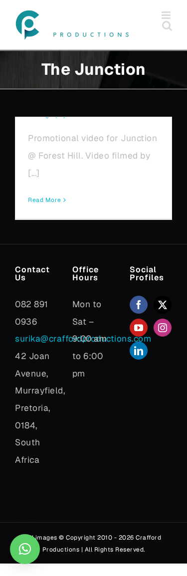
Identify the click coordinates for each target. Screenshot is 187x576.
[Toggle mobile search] (167, 25)
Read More (44, 200)
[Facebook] (139, 305)
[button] (25, 549)
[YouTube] (139, 328)
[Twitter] (163, 305)
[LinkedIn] (139, 351)
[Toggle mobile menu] (167, 15)
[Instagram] (163, 328)
